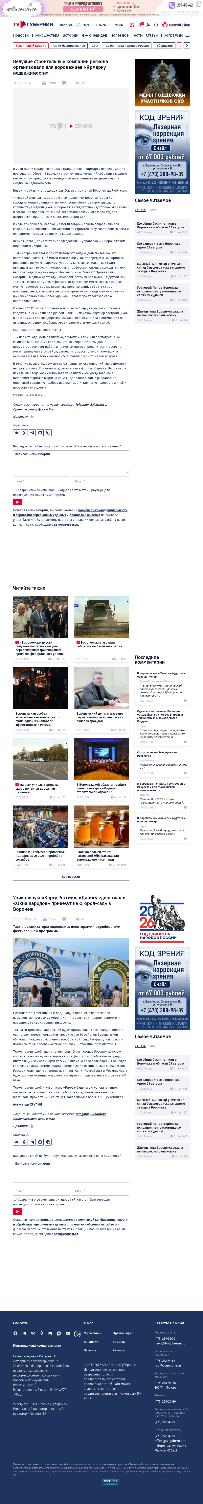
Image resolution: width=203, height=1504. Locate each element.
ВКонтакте (98, 404)
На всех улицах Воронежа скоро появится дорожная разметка (37, 788)
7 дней (152, 209)
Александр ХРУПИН (27, 1104)
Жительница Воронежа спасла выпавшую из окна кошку (160, 313)
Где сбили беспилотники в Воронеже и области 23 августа (160, 225)
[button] (187, 45)
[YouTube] (67, 1334)
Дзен (41, 409)
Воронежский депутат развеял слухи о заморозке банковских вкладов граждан (100, 717)
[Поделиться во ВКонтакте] (16, 432)
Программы (172, 35)
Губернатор (164, 46)
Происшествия (45, 35)
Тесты (137, 35)
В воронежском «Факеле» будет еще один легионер (161, 675)
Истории (71, 35)
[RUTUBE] (50, 1334)
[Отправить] (17, 502)
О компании (93, 1333)
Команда (119, 1342)
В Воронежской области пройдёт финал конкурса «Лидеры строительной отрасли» (101, 788)
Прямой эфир (179, 25)
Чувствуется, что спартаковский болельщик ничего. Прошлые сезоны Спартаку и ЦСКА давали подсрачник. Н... (161, 690)
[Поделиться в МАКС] (40, 432)
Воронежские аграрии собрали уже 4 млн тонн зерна (99, 644)
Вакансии (91, 1342)
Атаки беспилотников (69, 46)
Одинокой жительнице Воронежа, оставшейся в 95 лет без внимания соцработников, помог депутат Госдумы (160, 716)
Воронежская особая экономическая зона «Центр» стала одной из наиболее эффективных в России (37, 719)
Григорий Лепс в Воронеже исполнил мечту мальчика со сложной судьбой (159, 291)
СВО (95, 46)
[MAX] (59, 1334)
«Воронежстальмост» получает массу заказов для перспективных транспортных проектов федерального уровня (39, 648)
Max (52, 409)
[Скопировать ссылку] (48, 432)
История (90, 1350)
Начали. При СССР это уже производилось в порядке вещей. (162, 801)
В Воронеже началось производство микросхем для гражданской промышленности (161, 787)
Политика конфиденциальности (37, 1345)
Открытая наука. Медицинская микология (157, 754)
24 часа (140, 209)
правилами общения (85, 515)
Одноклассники (24, 409)
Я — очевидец (94, 35)
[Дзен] (15, 1334)
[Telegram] (24, 1334)
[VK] (33, 1334)
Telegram (82, 404)
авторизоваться (66, 524)
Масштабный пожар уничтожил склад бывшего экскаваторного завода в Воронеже (161, 267)
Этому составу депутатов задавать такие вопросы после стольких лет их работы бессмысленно (162, 734)
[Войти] (148, 24)
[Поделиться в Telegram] (32, 432)
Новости (21, 35)
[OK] (41, 1334)
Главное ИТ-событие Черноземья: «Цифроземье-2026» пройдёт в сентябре (40, 855)
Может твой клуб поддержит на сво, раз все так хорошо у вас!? (163, 832)
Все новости (71, 877)
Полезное (119, 35)
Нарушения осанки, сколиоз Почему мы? (163, 766)
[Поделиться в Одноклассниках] (24, 432)
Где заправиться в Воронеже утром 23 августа (158, 245)
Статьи (152, 35)
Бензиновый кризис (31, 46)
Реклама (119, 1350)
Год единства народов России (126, 46)
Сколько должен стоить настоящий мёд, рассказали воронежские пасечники (98, 855)
